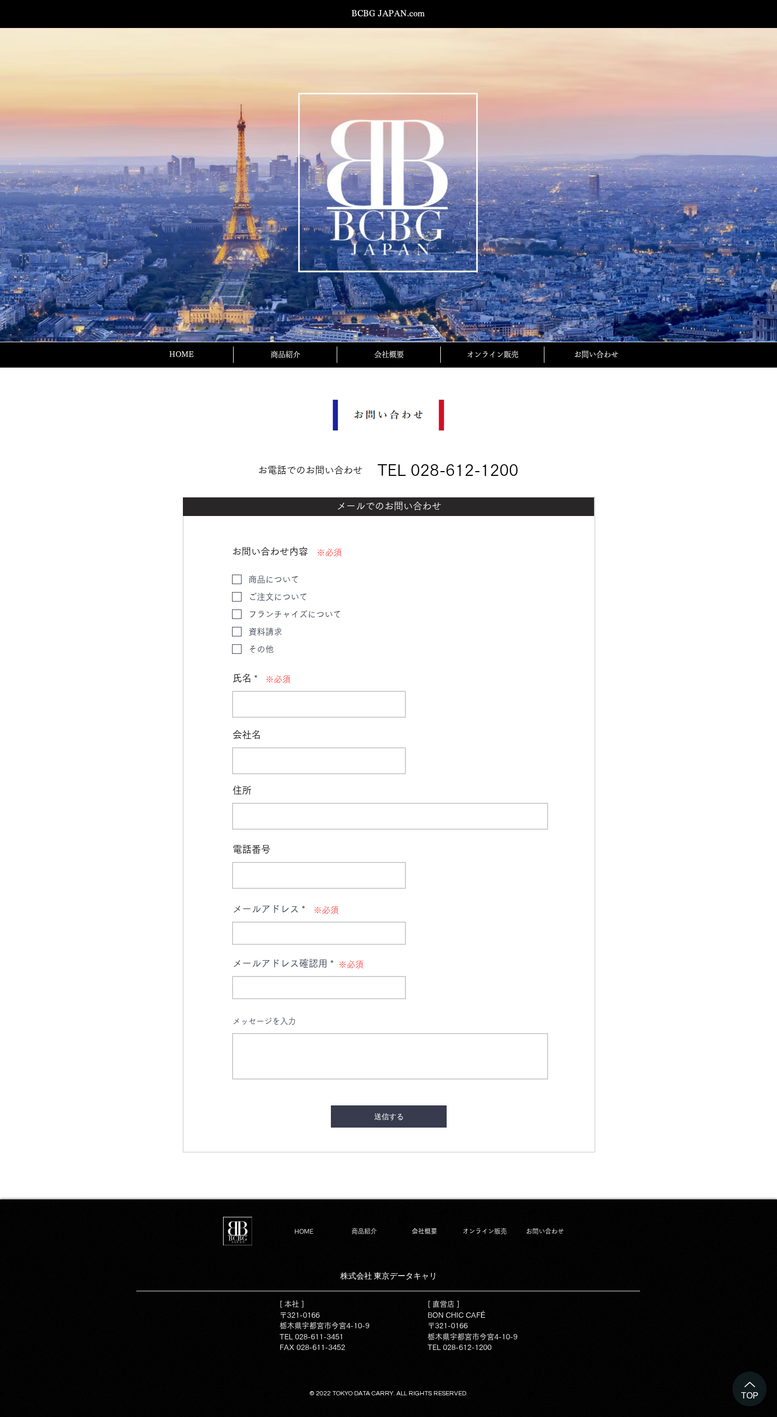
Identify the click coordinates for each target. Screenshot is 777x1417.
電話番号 (252, 849)
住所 (242, 790)
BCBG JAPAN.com (388, 13)
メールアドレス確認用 (280, 963)
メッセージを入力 (264, 1021)
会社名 (247, 734)
